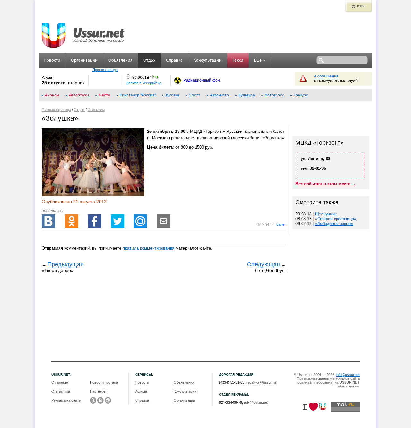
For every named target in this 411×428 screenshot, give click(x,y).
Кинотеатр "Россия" (138, 95)
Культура (247, 95)
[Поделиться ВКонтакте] (48, 221)
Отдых (149, 60)
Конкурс (300, 95)
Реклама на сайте (66, 400)
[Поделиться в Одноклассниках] (71, 221)
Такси (237, 60)
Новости (52, 60)
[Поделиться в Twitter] (117, 221)
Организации (84, 60)
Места (104, 95)
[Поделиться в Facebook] (94, 221)
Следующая (263, 264)
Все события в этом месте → (325, 183)
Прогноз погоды (105, 70)
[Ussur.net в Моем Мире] (108, 400)
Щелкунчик (326, 214)
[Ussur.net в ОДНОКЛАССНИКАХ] (93, 400)
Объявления (120, 60)
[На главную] (83, 32)
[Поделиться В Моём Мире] (140, 221)
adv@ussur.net (256, 402)
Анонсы (52, 95)
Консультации (207, 60)
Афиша (141, 391)
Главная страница (56, 110)
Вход (361, 6)
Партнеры (98, 391)
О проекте (59, 382)
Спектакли (96, 110)
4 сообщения (326, 76)
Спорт (194, 95)
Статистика (60, 391)
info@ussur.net (348, 375)
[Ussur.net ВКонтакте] (100, 400)
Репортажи (79, 95)
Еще (258, 60)
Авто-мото (219, 95)
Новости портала (104, 382)
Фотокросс (274, 95)
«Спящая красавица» (335, 218)
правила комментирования (148, 248)
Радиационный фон (201, 80)
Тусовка (172, 95)
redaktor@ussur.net (261, 382)
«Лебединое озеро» (334, 223)
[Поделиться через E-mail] (163, 221)
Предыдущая (65, 264)
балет (281, 224)
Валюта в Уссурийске (143, 83)
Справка (174, 60)
